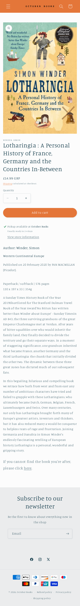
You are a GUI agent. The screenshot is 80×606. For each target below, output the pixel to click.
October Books (25, 592)
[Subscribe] (67, 533)
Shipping (7, 183)
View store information (23, 236)
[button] (8, 6)
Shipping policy (42, 598)
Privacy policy (63, 592)
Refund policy (44, 592)
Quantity (8, 190)
